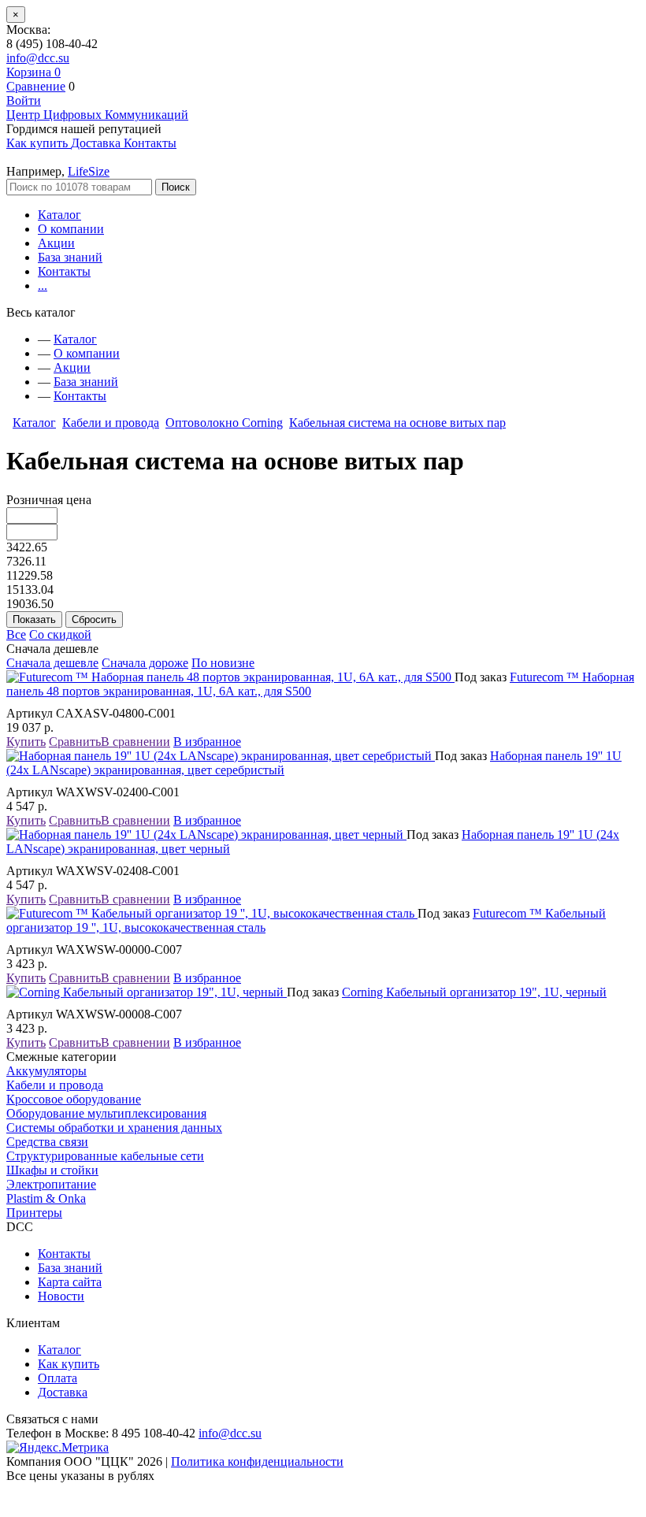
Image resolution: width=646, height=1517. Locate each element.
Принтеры (34, 1212)
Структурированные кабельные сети (105, 1156)
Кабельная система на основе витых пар (397, 422)
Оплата (57, 1378)
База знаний (70, 257)
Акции (56, 243)
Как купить (68, 1363)
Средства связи (47, 1141)
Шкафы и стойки (52, 1170)
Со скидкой (60, 634)
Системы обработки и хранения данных (114, 1127)
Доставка (62, 1392)
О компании (71, 229)
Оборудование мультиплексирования (106, 1113)
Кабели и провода (110, 422)
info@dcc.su (37, 58)
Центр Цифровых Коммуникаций (97, 114)
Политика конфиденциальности (257, 1461)
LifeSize (89, 171)
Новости (61, 1296)
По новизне (222, 662)
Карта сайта (70, 1282)
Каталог (59, 214)
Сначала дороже (145, 662)
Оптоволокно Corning (224, 422)
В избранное (207, 741)
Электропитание (51, 1184)
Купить (26, 741)
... (42, 285)
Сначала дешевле (52, 662)
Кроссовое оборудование (73, 1099)
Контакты (64, 271)
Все (16, 634)
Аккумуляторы (46, 1070)
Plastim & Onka (46, 1198)
